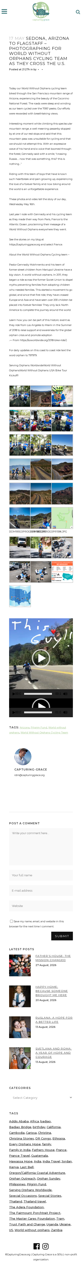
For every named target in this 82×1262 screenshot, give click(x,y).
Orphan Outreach (22, 1178)
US (11, 1230)
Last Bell (26, 1167)
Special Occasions (23, 1195)
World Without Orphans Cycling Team (44, 732)
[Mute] (65, 694)
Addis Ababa (19, 1121)
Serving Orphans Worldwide (30, 1190)
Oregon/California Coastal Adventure (37, 1173)
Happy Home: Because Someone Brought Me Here (52, 991)
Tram (60, 1218)
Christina (44, 1132)
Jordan (67, 1161)
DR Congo (43, 1138)
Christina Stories (21, 1138)
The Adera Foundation (26, 1207)
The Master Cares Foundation (32, 1218)
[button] (41, 658)
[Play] (14, 693)
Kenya (14, 1167)
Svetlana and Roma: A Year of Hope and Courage (54, 1052)
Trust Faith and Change (27, 1224)
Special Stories (49, 1195)
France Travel (19, 1155)
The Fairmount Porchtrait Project (34, 1213)
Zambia (56, 1230)
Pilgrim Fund (39, 727)
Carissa (31, 1132)
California (54, 1127)
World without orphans (32, 1230)
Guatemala (39, 1155)
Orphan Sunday (48, 1178)
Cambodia (17, 1132)
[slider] (38, 694)
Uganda (52, 1224)
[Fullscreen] (71, 693)
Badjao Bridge (20, 1127)
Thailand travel (34, 1201)
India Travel (51, 1161)
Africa (34, 1121)
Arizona (25, 727)
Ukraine (65, 1224)
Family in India (20, 1150)
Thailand (15, 1201)
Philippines (17, 1184)
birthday (39, 1127)
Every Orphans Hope (25, 1144)
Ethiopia (58, 1138)
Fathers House (43, 1150)
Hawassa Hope (21, 1161)
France (61, 1150)
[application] (41, 658)
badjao (45, 1121)
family (46, 1144)
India (37, 1161)
